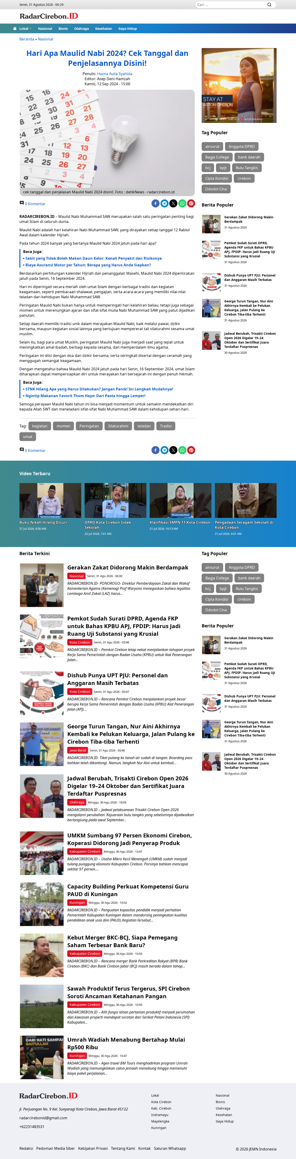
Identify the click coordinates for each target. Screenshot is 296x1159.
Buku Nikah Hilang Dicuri (43, 522)
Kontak (144, 1148)
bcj (207, 167)
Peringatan (89, 426)
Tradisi (166, 426)
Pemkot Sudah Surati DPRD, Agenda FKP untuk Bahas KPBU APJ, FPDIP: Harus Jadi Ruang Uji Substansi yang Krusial (249, 249)
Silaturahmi (118, 426)
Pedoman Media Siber (55, 1148)
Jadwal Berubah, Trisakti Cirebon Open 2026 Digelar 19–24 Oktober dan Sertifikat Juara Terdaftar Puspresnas (250, 340)
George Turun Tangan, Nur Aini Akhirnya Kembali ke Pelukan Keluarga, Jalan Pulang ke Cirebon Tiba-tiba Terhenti (248, 307)
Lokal (23, 28)
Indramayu (159, 1115)
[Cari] (269, 4)
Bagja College (217, 157)
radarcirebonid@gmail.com (43, 1117)
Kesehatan (103, 28)
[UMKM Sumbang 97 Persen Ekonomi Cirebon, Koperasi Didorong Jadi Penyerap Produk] (42, 853)
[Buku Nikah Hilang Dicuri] (50, 500)
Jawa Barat (78, 750)
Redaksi (26, 1148)
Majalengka (160, 1121)
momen (63, 426)
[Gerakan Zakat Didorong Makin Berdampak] (211, 224)
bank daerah (249, 157)
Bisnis (63, 28)
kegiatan (39, 426)
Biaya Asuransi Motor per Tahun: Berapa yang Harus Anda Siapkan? (88, 265)
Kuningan (77, 902)
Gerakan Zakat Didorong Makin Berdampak (127, 567)
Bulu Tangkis (247, 167)
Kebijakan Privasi (93, 1148)
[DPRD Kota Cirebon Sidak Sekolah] (116, 500)
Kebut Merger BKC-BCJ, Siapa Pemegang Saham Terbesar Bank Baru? (122, 941)
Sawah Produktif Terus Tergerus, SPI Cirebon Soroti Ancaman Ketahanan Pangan (128, 992)
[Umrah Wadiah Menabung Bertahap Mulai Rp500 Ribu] (42, 1057)
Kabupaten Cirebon (85, 851)
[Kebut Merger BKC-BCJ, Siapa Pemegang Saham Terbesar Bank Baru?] (42, 955)
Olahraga (81, 28)
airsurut (212, 146)
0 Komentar (35, 203)
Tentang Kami (123, 1148)
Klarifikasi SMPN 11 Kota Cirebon (180, 522)
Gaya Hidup (127, 28)
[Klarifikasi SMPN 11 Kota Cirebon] (181, 500)
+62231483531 (31, 1126)
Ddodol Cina (216, 189)
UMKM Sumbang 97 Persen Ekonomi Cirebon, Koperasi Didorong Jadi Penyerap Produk (129, 839)
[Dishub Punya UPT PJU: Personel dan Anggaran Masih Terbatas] (211, 282)
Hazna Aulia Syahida (114, 73)
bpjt (223, 167)
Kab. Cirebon (161, 1108)
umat (27, 436)
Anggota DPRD (242, 146)
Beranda (26, 39)
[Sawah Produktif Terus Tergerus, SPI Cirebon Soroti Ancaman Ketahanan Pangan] (42, 1006)
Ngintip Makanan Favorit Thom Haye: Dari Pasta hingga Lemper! (85, 395)
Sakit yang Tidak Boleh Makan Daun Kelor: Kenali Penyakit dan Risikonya (93, 258)
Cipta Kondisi (216, 178)
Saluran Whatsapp (170, 1148)
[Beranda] (15, 28)
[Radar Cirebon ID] (49, 16)
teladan (144, 426)
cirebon (244, 178)
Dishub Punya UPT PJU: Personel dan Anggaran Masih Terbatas (249, 277)
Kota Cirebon (80, 642)
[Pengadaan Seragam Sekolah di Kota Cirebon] (246, 500)
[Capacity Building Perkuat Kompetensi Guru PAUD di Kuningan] (42, 904)
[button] (25, 28)
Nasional (45, 28)
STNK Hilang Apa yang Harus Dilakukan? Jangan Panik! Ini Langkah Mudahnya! (99, 389)
